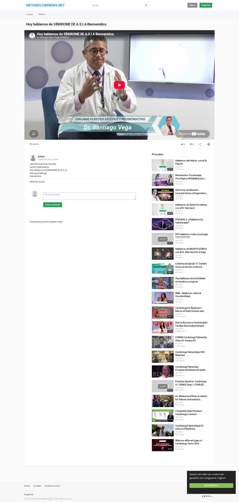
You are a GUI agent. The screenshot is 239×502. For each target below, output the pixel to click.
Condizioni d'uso (52, 486)
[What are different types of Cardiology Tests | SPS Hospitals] (163, 445)
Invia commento (52, 205)
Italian (208, 496)
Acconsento (211, 485)
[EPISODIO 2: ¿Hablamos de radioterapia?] (163, 224)
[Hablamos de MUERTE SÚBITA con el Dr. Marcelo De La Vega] (163, 253)
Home (30, 14)
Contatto (37, 486)
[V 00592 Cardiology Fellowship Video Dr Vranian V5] (163, 342)
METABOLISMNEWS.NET (45, 5)
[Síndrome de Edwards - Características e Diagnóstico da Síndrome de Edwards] (163, 195)
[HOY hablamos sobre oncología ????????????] (163, 239)
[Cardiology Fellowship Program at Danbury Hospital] (163, 371)
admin (41, 156)
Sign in (192, 5)
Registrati (205, 5)
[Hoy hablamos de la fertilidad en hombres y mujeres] (163, 283)
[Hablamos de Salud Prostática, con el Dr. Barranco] (163, 209)
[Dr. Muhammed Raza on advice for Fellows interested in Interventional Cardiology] (163, 401)
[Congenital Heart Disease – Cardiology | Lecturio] (163, 416)
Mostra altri (37, 182)
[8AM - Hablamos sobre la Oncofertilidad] (163, 298)
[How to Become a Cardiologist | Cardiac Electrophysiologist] (163, 327)
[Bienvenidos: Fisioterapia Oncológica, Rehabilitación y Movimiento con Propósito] (163, 180)
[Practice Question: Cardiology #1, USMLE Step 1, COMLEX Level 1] (163, 386)
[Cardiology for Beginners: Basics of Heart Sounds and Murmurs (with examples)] (163, 312)
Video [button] (41, 14)
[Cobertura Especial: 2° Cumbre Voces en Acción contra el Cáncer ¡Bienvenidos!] (163, 268)
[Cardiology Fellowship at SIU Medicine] (163, 357)
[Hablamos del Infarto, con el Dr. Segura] (163, 165)
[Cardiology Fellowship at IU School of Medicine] (163, 430)
